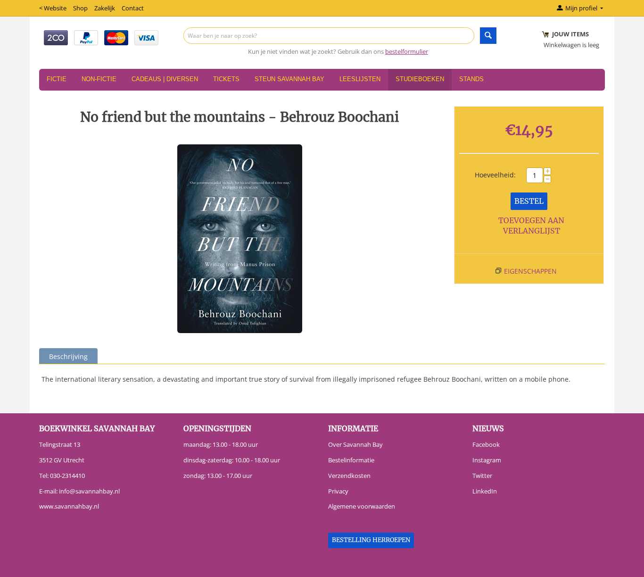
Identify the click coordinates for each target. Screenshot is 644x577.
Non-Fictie (99, 79)
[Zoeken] (488, 35)
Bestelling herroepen (371, 540)
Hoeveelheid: (495, 174)
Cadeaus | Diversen (165, 79)
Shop (80, 8)
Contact (133, 8)
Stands (471, 79)
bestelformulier (406, 51)
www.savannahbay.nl (69, 506)
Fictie (56, 79)
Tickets (226, 79)
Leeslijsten (359, 79)
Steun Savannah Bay (289, 79)
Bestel (529, 201)
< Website (52, 8)
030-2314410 (67, 475)
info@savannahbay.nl (89, 491)
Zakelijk (104, 8)
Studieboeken (420, 79)
